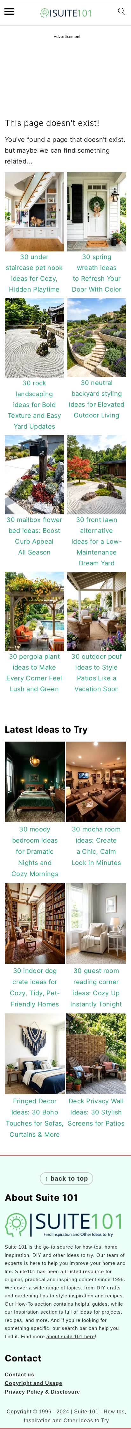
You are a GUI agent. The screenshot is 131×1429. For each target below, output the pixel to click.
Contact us (19, 1374)
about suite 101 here (70, 1336)
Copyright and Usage (33, 1383)
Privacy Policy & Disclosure (42, 1392)
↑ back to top (66, 1178)
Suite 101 (16, 1247)
